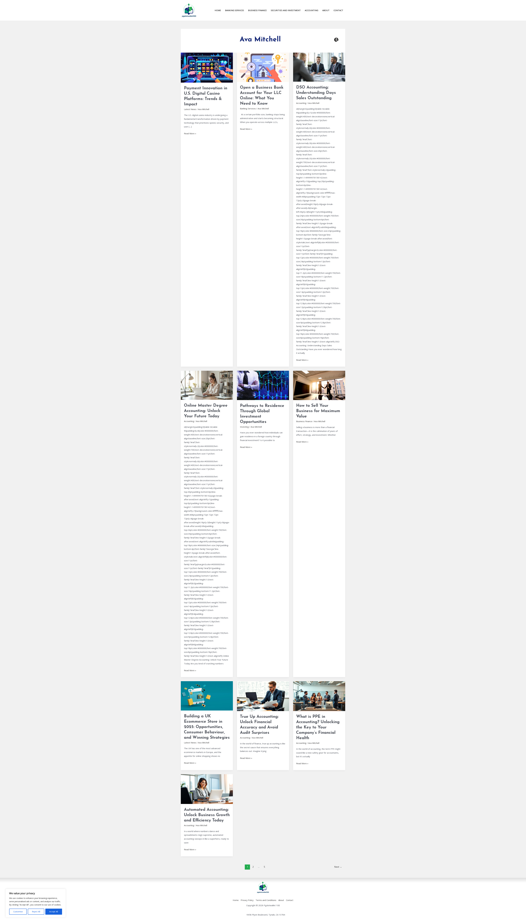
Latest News (190, 109)
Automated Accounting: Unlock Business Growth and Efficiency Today (207, 815)
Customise (18, 911)
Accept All (53, 911)
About (325, 10)
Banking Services (234, 10)
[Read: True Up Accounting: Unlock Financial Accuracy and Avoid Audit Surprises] (263, 695)
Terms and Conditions (266, 900)
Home (218, 10)
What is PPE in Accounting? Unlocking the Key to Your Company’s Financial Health (318, 727)
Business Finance (257, 10)
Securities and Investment (286, 10)
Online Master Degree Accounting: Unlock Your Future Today (206, 410)
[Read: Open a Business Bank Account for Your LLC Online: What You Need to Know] (263, 67)
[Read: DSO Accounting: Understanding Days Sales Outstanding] (319, 66)
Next (338, 866)
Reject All (36, 911)
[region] (35, 903)
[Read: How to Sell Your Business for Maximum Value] (319, 385)
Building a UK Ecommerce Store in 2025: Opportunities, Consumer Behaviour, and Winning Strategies (207, 727)
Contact (338, 10)
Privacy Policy (247, 900)
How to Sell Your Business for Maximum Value (318, 411)
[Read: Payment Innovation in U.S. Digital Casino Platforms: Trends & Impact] (207, 67)
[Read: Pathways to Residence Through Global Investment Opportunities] (263, 385)
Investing (244, 426)
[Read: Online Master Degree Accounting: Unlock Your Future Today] (207, 385)
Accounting (311, 10)
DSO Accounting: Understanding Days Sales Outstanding (316, 92)
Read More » (190, 133)
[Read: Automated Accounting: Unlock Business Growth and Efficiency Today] (207, 789)
